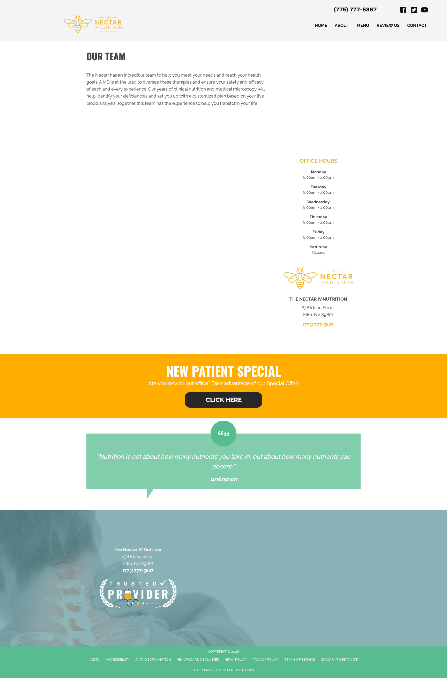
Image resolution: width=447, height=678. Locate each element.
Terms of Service (299, 659)
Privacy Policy (265, 659)
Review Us (388, 25)
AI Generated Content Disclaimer (223, 670)
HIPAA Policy (236, 659)
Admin (95, 659)
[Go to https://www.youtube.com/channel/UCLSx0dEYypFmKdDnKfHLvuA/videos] (424, 10)
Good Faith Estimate (339, 659)
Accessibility (118, 659)
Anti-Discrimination (153, 659)
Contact (417, 25)
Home (321, 25)
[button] (223, 400)
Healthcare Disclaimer (197, 659)
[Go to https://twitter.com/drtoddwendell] (414, 10)
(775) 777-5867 (355, 9)
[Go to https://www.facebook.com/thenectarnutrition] (403, 10)
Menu (363, 25)
